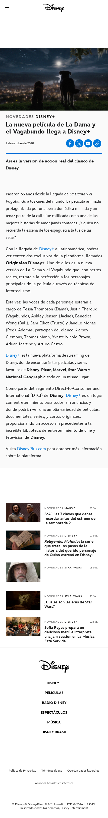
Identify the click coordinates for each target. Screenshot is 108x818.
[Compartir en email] (88, 143)
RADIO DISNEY (54, 703)
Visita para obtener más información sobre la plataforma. (54, 452)
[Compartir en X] (79, 143)
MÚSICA (54, 722)
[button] (7, 8)
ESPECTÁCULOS (54, 712)
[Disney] (54, 8)
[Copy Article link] (97, 143)
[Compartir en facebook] (70, 143)
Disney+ (46, 249)
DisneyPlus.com (31, 448)
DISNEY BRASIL (54, 732)
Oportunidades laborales (83, 771)
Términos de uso (51, 771)
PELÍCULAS (54, 693)
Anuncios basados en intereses (54, 783)
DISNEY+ (54, 683)
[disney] (54, 666)
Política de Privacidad (22, 771)
